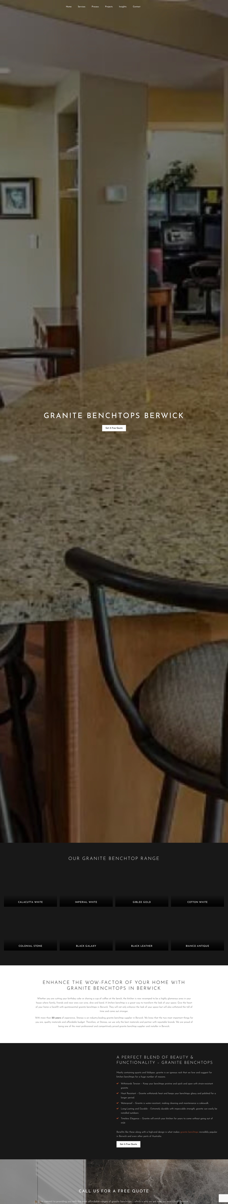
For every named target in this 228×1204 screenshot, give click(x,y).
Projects (109, 7)
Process (95, 7)
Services (81, 7)
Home (69, 7)
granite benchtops (189, 1132)
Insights (123, 7)
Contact (136, 7)
